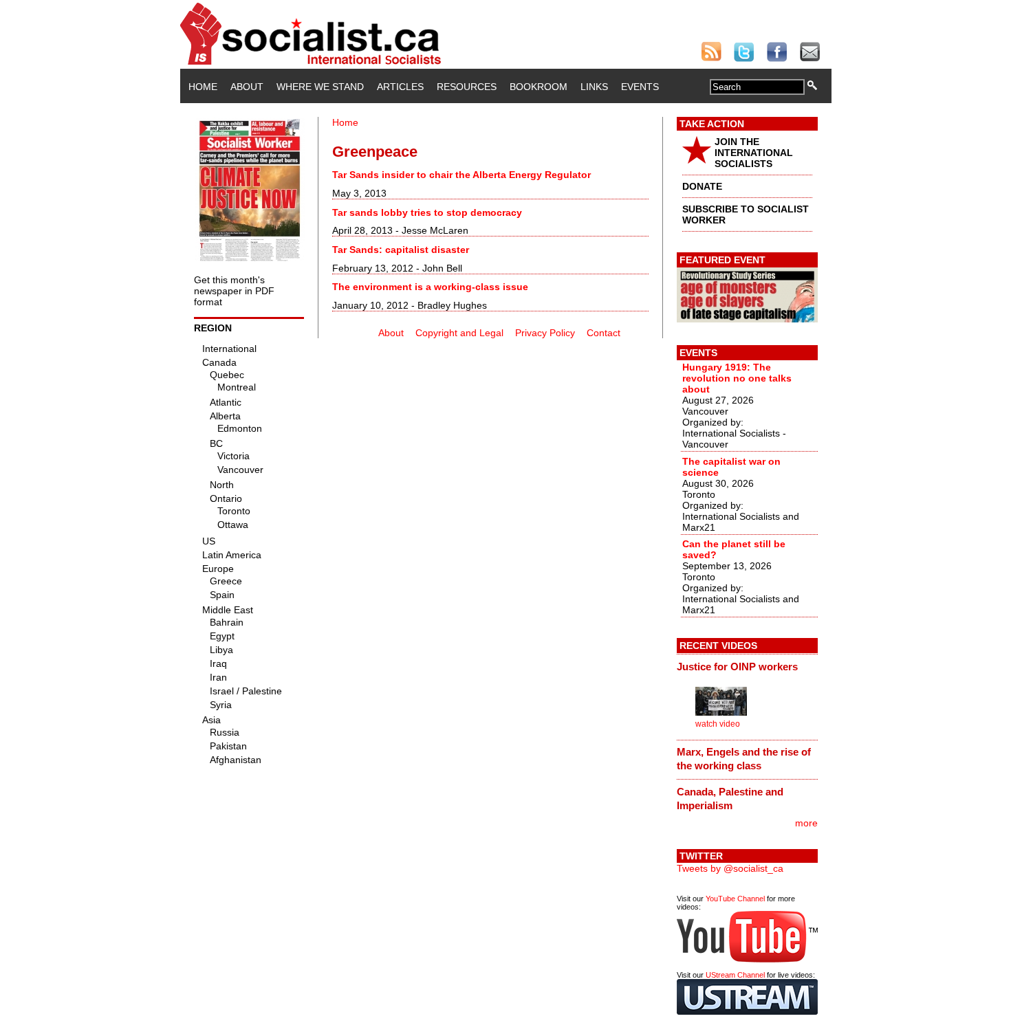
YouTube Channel (735, 898)
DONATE (702, 186)
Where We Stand (320, 86)
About (246, 86)
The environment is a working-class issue (430, 286)
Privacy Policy (545, 332)
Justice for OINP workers (737, 666)
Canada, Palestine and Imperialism (730, 798)
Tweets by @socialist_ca (730, 868)
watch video (717, 724)
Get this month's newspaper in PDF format (234, 290)
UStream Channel (735, 975)
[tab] (747, 666)
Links (594, 86)
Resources (467, 86)
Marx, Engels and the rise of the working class (744, 758)
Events (640, 86)
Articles (400, 86)
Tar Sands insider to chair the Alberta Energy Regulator (461, 174)
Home (202, 86)
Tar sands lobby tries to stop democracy (427, 212)
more (806, 822)
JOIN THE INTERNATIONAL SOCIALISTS (754, 152)
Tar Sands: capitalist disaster (400, 249)
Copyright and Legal (459, 332)
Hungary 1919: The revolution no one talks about (737, 378)
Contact (603, 332)
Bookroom (538, 86)
